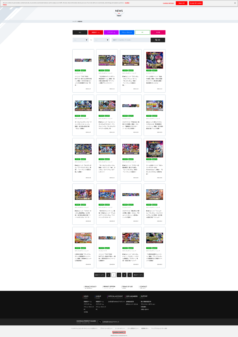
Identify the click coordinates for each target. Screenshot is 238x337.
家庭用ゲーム (96, 32)
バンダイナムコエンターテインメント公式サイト (84, 328)
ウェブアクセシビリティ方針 (159, 328)
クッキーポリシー (120, 328)
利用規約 (143, 307)
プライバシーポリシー (106, 328)
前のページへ (99, 275)
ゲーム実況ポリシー (133, 328)
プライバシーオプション (148, 304)
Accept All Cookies (196, 3)
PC (142, 32)
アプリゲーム (111, 32)
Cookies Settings (168, 3)
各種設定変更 (130, 301)
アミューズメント (127, 32)
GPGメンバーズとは (132, 304)
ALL (80, 32)
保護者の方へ (145, 328)
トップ (74, 21)
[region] (119, 3)
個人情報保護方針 (146, 301)
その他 (158, 32)
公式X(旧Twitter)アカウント (116, 301)
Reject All (182, 3)
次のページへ (138, 275)
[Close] (235, 3)
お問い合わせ (145, 309)
